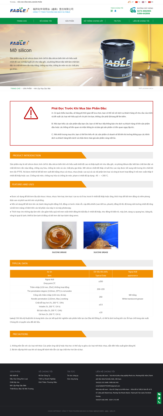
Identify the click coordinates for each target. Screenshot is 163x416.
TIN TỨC (117, 21)
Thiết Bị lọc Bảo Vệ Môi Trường (22, 389)
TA (145, 2)
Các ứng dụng (72, 379)
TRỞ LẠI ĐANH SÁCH (146, 88)
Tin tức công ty (72, 375)
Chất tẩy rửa (14, 382)
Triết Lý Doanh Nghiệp (47, 379)
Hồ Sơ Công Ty (44, 375)
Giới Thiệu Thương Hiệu (48, 382)
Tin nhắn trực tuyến (33, 28)
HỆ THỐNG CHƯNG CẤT (93, 21)
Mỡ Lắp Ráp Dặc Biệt (42, 88)
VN (152, 2)
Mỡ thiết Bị (14, 375)
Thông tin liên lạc (17, 28)
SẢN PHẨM (38, 2)
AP (133, 2)
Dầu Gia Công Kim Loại (19, 379)
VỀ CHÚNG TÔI (46, 21)
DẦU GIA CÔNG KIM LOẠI (26, 2)
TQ (139, 2)
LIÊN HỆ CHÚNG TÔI (141, 21)
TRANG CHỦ (22, 21)
